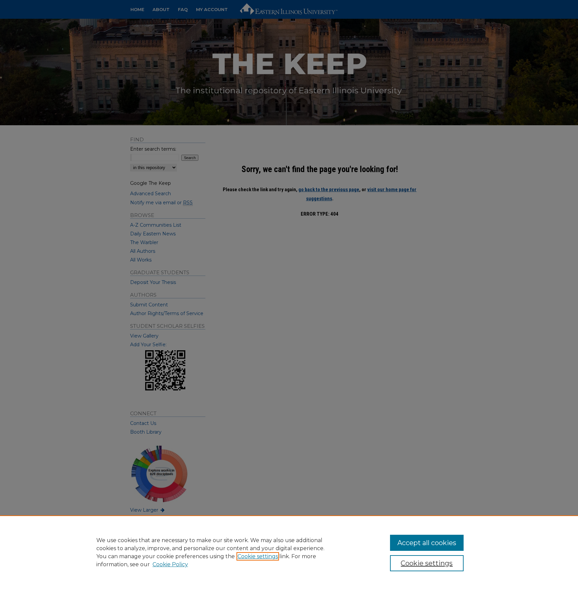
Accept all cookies (426, 543)
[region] (289, 552)
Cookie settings (257, 556)
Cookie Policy (170, 564)
